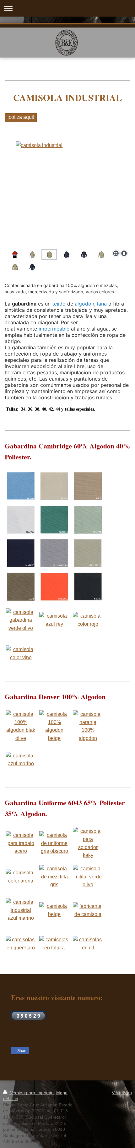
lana (102, 304)
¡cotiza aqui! (20, 117)
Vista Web (122, 1092)
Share (22, 1051)
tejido (59, 304)
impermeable (54, 329)
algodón (84, 304)
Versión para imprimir (31, 1092)
